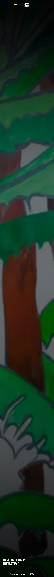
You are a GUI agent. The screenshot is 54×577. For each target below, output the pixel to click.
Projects (15, 4)
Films (34, 4)
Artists (19, 4)
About (37, 4)
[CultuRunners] (27, 5)
